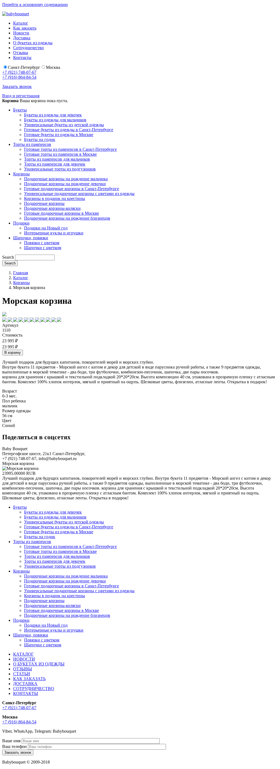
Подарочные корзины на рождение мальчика (66, 178)
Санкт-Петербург (24, 67)
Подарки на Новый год (46, 228)
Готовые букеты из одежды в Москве (58, 134)
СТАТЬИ (21, 673)
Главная (20, 272)
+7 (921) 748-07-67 (19, 72)
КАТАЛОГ (23, 654)
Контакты (22, 57)
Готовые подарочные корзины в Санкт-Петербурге (71, 188)
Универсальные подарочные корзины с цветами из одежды (79, 193)
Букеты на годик (39, 139)
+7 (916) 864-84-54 (19, 77)
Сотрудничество (28, 47)
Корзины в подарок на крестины (54, 198)
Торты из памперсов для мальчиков (57, 159)
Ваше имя (11, 740)
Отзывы (20, 52)
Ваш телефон (14, 746)
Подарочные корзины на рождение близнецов (67, 218)
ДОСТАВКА (25, 683)
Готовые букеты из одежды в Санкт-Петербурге (68, 129)
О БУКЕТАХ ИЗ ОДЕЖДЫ (39, 664)
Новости (21, 33)
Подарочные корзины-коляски (52, 208)
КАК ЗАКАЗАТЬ (29, 678)
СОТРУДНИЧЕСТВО (33, 688)
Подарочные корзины (44, 203)
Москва (53, 67)
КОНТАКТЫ (25, 693)
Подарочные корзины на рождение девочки (65, 183)
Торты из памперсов (32, 144)
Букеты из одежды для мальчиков (55, 119)
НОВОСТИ (24, 659)
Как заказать (24, 28)
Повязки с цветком (41, 242)
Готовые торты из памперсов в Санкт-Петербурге (70, 149)
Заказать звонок (17, 86)
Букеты (20, 110)
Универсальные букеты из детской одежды (64, 124)
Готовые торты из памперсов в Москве (60, 154)
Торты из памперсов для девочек (54, 164)
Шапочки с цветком (42, 247)
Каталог (20, 23)
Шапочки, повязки (30, 237)
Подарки (21, 223)
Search (8, 257)
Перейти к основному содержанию (35, 4)
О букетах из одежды (32, 42)
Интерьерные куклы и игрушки (53, 233)
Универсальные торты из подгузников (60, 169)
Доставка (21, 38)
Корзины (21, 174)
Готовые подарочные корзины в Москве (61, 213)
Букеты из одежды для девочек (53, 115)
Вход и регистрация (20, 95)
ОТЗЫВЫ (22, 669)
